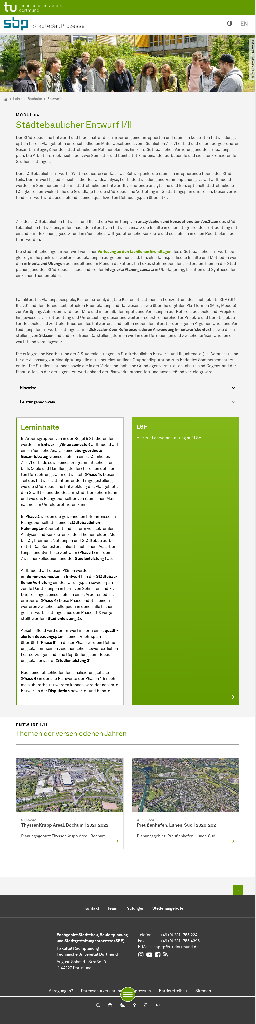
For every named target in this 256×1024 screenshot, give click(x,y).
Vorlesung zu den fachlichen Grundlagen (135, 251)
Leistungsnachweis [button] (37, 402)
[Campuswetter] (122, 1006)
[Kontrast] (229, 23)
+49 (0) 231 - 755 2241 (179, 934)
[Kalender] (110, 1006)
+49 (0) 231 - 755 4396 (180, 940)
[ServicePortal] (146, 1006)
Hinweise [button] (28, 387)
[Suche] (98, 1006)
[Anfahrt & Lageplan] (134, 1006)
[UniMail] (158, 1006)
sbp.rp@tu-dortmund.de (176, 946)
